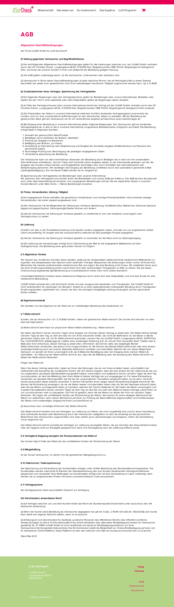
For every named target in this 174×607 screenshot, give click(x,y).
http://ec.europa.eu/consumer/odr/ (119, 530)
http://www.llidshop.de (44, 181)
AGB (141, 581)
